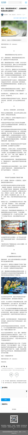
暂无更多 (14, 409)
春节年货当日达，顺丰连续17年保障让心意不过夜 (15, 382)
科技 (22, 18)
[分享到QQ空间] (7, 366)
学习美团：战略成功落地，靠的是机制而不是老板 (15, 380)
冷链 (16, 18)
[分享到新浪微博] (2, 366)
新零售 (25, 18)
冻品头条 (13, 14)
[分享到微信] (4, 366)
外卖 (19, 18)
